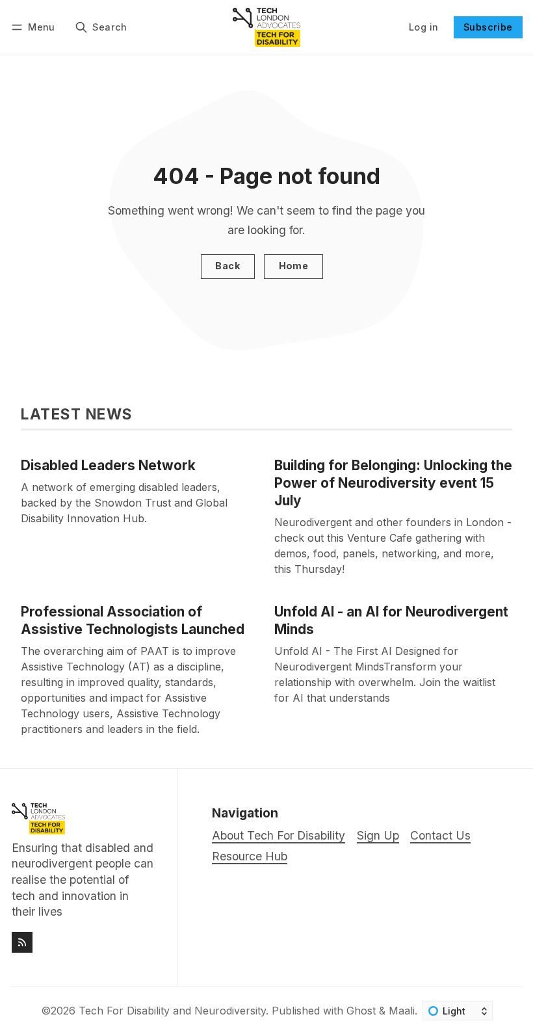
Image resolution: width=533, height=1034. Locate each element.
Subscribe (488, 27)
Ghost (361, 1010)
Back (227, 265)
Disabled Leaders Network (108, 465)
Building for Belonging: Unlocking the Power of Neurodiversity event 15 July (393, 483)
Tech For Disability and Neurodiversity (172, 1010)
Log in (423, 27)
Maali (402, 1010)
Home (294, 265)
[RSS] (22, 942)
